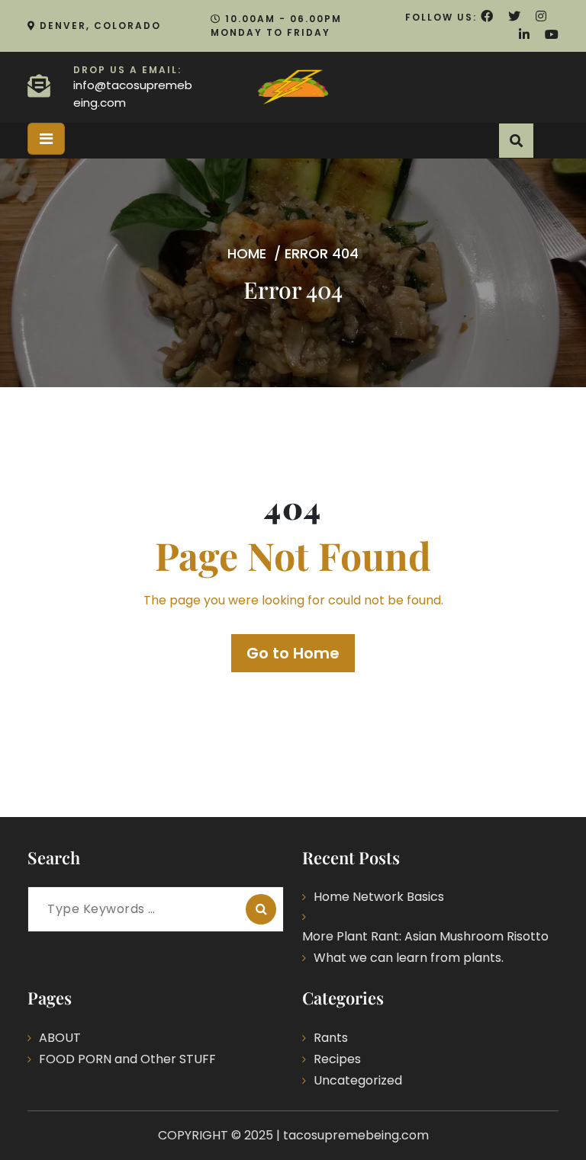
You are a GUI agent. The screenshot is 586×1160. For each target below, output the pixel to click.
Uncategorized (358, 1080)
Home (246, 253)
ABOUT (60, 1037)
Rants (331, 1037)
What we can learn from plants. (409, 957)
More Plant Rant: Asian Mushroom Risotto (425, 936)
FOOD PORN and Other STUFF (127, 1059)
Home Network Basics (379, 896)
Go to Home (293, 653)
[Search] (261, 909)
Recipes (337, 1059)
